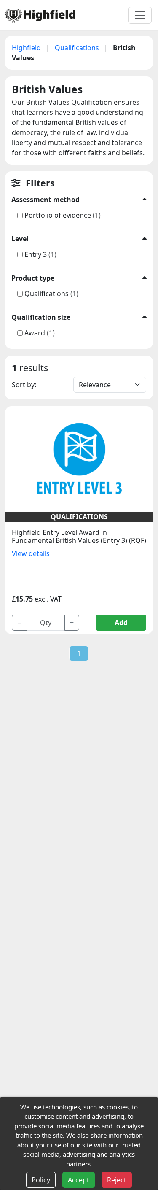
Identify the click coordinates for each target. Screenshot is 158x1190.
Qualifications (78, 47)
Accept (78, 1180)
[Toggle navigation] (140, 15)
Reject (116, 1180)
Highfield (27, 47)
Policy (41, 1180)
